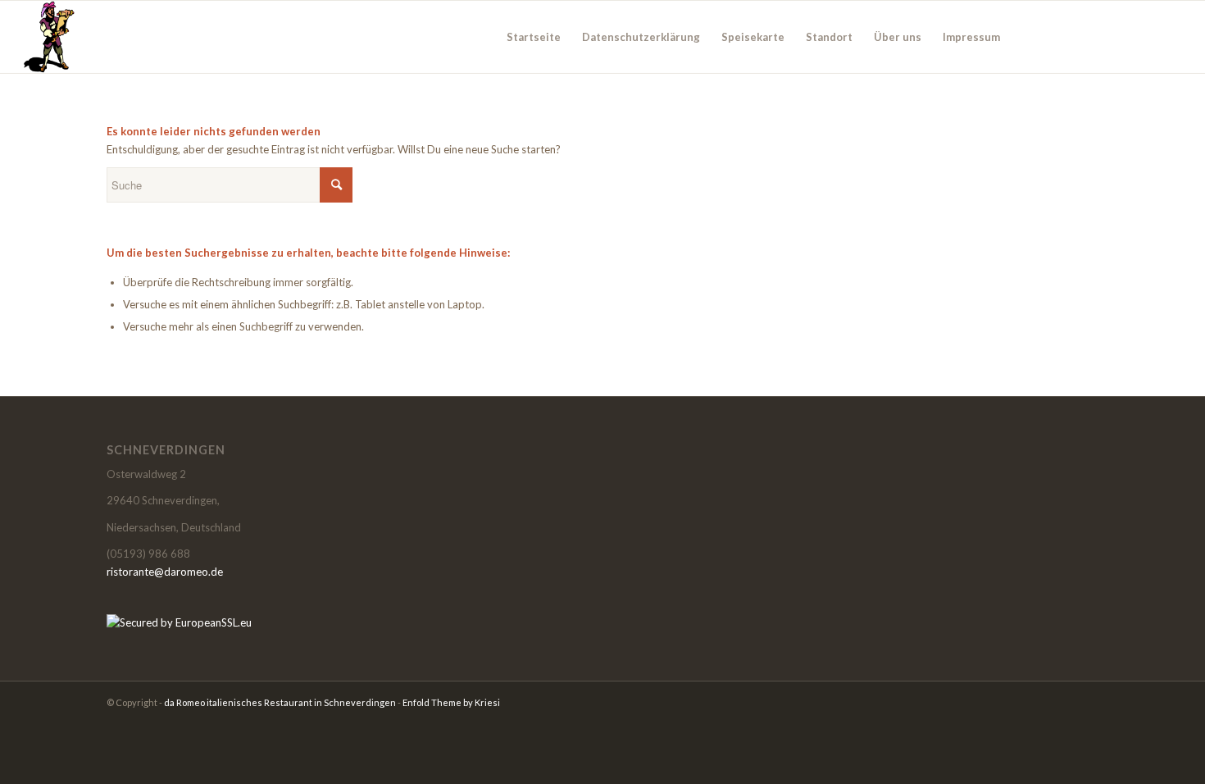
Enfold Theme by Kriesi (451, 702)
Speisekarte (752, 36)
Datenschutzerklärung (641, 36)
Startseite (534, 36)
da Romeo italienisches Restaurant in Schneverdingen (280, 702)
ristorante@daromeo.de (165, 571)
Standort (829, 36)
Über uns (897, 36)
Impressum (971, 36)
